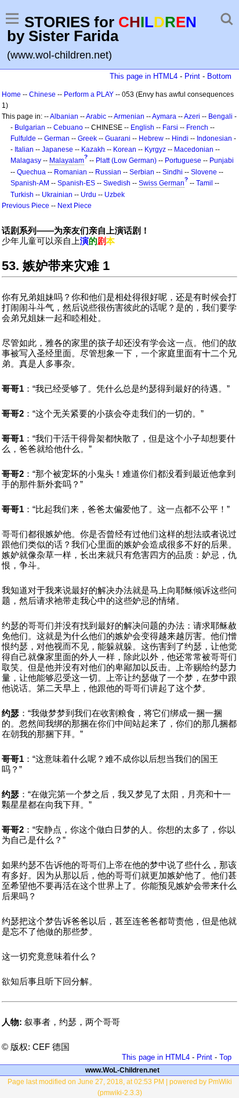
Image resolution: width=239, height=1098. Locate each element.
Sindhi (172, 172)
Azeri (192, 116)
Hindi (180, 138)
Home (11, 94)
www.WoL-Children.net (122, 1070)
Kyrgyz (155, 149)
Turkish (22, 195)
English (142, 127)
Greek (87, 138)
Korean (124, 149)
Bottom (219, 76)
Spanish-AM (29, 183)
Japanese (57, 149)
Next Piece (74, 206)
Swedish (117, 183)
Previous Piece (25, 206)
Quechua (31, 172)
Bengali (220, 116)
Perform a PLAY (89, 94)
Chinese (42, 94)
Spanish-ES (76, 183)
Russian (108, 172)
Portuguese (183, 160)
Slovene (204, 172)
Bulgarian (30, 127)
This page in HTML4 (144, 76)
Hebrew (151, 138)
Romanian (70, 172)
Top (225, 1057)
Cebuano (68, 127)
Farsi (170, 127)
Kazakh (93, 149)
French (197, 127)
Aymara (164, 116)
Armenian (129, 116)
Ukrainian (57, 195)
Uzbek (114, 195)
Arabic (96, 116)
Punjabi (221, 160)
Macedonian (193, 149)
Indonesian (214, 138)
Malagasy (25, 160)
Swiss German (161, 183)
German (57, 138)
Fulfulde (23, 138)
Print (192, 76)
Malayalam (66, 160)
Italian (24, 149)
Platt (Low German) (126, 160)
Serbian (141, 172)
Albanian (64, 116)
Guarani (118, 138)
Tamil (204, 183)
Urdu (88, 195)
